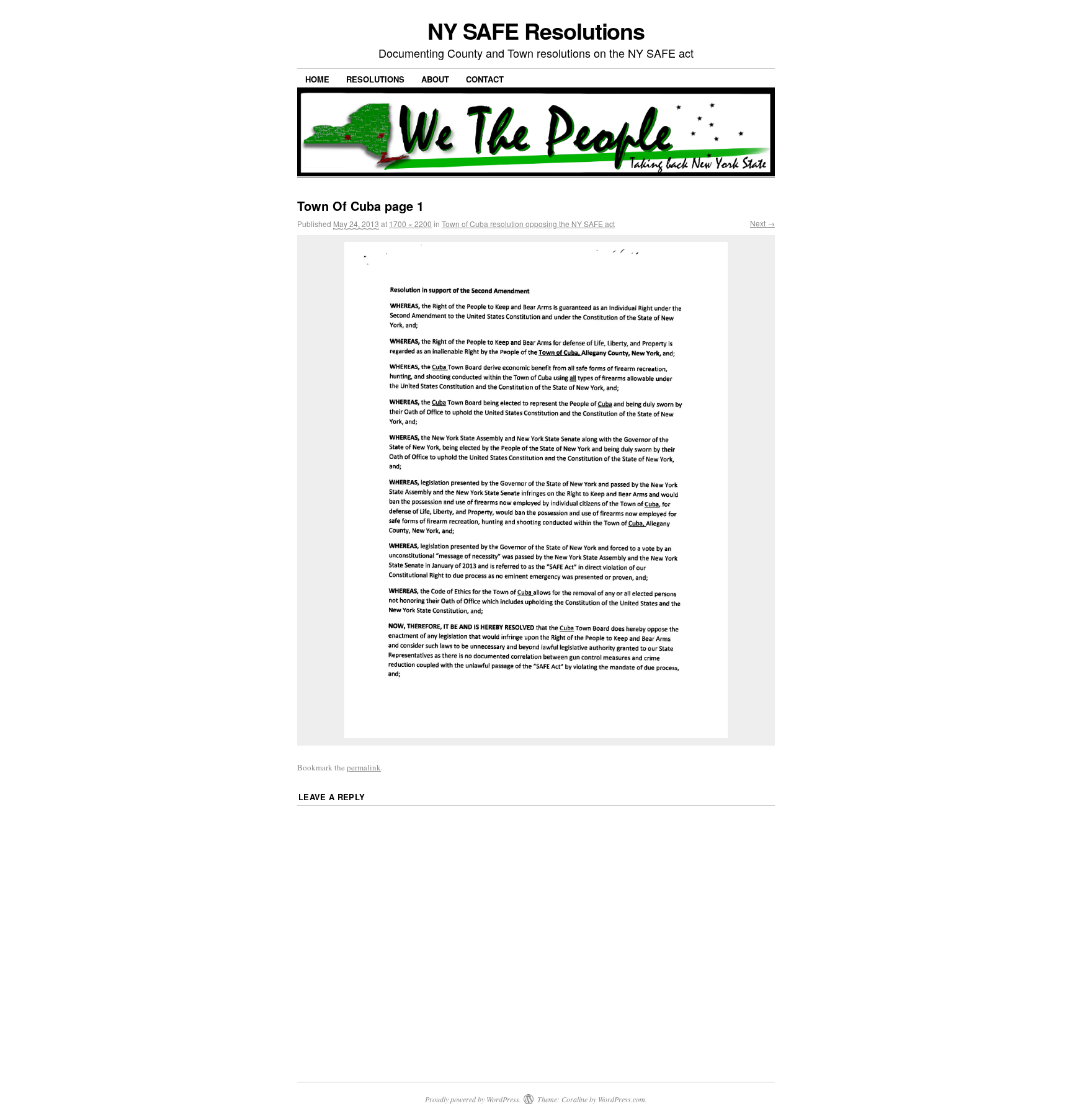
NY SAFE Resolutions (536, 30)
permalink (364, 767)
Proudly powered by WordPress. (473, 1099)
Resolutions (375, 79)
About (435, 79)
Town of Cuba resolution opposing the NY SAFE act (528, 223)
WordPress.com (621, 1099)
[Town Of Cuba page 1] (536, 490)
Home (317, 79)
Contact (485, 79)
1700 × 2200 (410, 223)
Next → (762, 223)
